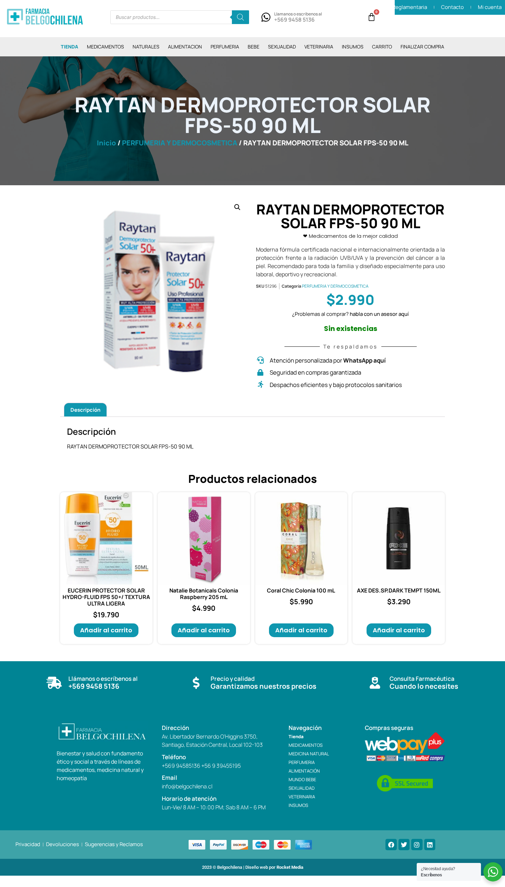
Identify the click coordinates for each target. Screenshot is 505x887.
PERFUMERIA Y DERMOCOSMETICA (179, 142)
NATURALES (146, 46)
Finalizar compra (422, 46)
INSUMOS (352, 46)
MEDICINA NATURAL (309, 754)
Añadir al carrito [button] (106, 630)
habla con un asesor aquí (379, 314)
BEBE (253, 46)
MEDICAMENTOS (105, 46)
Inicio (106, 142)
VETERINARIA (318, 46)
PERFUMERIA (225, 46)
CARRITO (382, 46)
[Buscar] (240, 17)
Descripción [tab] (85, 409)
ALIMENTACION (185, 46)
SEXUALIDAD (282, 46)
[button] (237, 207)
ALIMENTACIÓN (304, 771)
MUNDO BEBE (302, 779)
